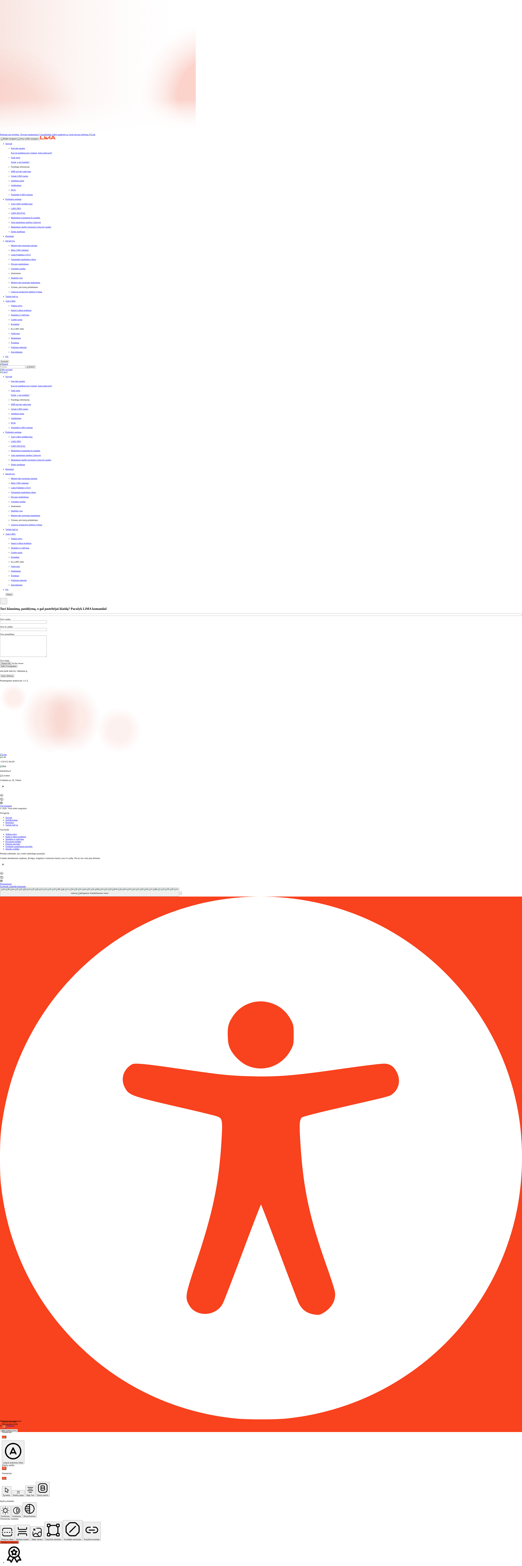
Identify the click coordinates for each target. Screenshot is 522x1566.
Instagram (21, 886)
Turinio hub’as (11, 825)
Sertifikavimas (11, 820)
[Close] (3, 601)
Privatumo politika (13, 841)
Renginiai (9, 822)
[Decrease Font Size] (4, 1437)
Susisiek (4, 362)
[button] (181, 893)
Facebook (4, 886)
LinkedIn (13, 886)
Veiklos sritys (11, 834)
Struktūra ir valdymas (14, 839)
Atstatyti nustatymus (9, 1542)
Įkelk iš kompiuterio (8, 666)
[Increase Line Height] (4, 1468)
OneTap (10, 1426)
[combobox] (89, 892)
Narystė (8, 817)
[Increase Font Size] (4, 1427)
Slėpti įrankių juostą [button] (9, 1431)
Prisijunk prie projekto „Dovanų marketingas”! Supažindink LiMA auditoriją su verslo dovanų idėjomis (44, 134)
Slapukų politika (12, 849)
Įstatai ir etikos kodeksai (15, 837)
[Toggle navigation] (20, 138)
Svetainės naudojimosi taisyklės (18, 846)
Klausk (9, 594)
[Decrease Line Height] (4, 1478)
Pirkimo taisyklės (12, 844)
